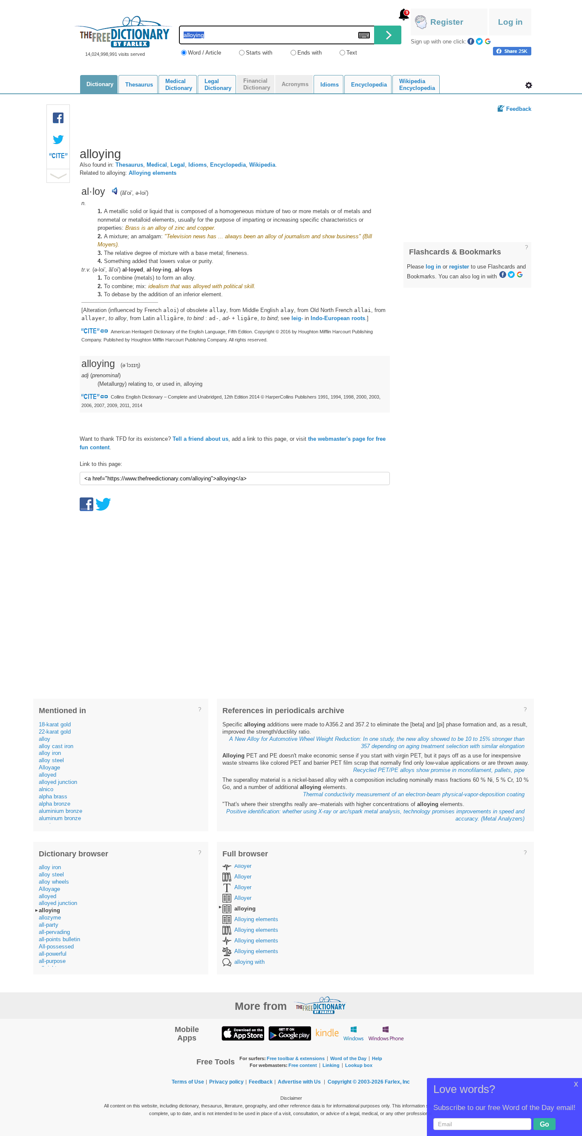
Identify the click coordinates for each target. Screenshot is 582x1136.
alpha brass (53, 796)
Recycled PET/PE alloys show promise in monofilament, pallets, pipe (438, 770)
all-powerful (52, 954)
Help (377, 1058)
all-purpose (52, 961)
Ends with (309, 52)
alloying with (249, 962)
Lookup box (358, 1065)
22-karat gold (55, 731)
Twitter (479, 41)
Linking (331, 1065)
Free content (302, 1065)
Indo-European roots (338, 318)
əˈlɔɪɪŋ (130, 365)
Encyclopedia (228, 165)
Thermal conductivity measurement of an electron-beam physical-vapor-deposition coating (413, 794)
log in (433, 266)
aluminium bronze (60, 811)
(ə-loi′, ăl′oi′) (106, 269)
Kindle (327, 1033)
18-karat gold (55, 724)
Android (289, 1033)
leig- (297, 318)
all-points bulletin (59, 939)
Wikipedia (262, 165)
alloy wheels (54, 882)
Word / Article (204, 52)
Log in (510, 21)
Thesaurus (129, 165)
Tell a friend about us (200, 439)
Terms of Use (188, 1082)
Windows (353, 1033)
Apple (243, 1033)
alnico (46, 789)
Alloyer (242, 866)
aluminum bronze (60, 818)
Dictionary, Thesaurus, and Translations (320, 1005)
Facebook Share (58, 118)
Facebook (470, 41)
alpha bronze (54, 804)
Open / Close (58, 176)
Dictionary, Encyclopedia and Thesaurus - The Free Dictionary (123, 32)
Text (351, 52)
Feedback (518, 109)
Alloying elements (152, 173)
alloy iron (50, 753)
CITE (58, 157)
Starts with (259, 52)
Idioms (197, 165)
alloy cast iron (56, 746)
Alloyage (49, 767)
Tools (528, 85)
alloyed (47, 775)
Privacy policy (226, 1082)
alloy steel (51, 760)
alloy (44, 739)
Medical (157, 165)
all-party (48, 925)
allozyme (50, 917)
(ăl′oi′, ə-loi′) (134, 193)
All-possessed (56, 946)
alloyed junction (58, 782)
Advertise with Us (299, 1082)
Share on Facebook (512, 51)
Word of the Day (348, 1058)
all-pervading (54, 932)
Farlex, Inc (397, 1082)
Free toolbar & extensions (296, 1058)
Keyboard (364, 35)
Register (446, 21)
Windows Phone (386, 1033)
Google (487, 41)
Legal (177, 165)
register (459, 266)
